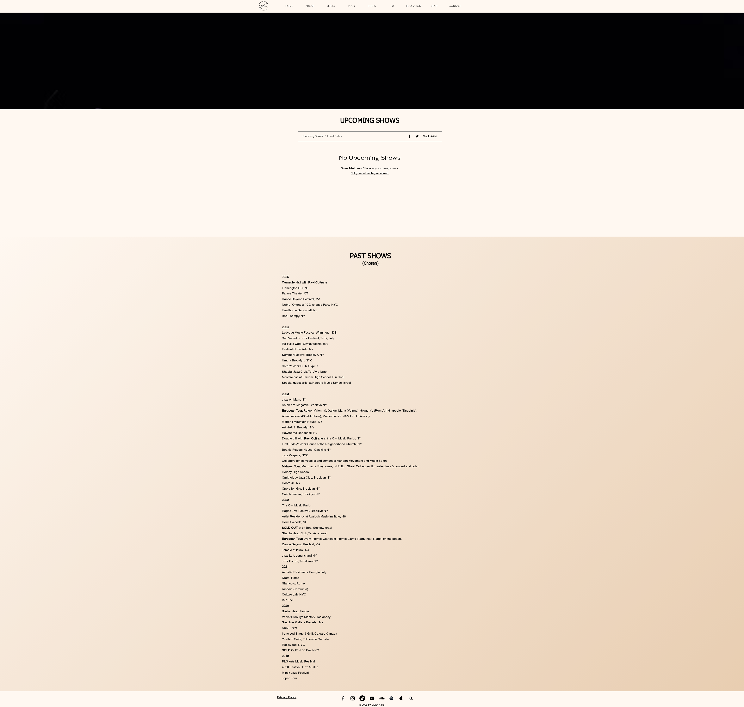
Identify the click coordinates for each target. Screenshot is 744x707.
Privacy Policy (286, 697)
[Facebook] (343, 698)
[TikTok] (362, 698)
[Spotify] (391, 698)
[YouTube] (372, 698)
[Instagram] (353, 698)
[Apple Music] (401, 698)
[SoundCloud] (382, 698)
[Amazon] (411, 698)
